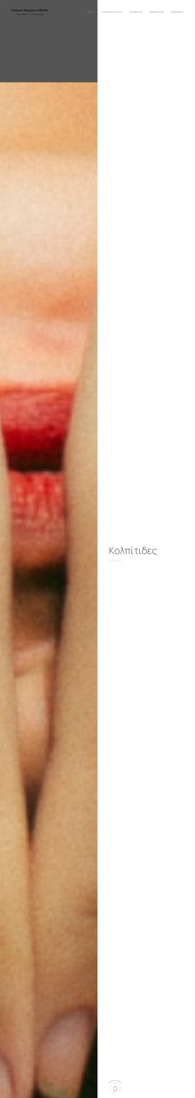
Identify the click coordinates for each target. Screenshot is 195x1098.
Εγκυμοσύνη (136, 12)
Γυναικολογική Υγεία (112, 12)
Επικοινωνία (177, 12)
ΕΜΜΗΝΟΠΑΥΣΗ (157, 12)
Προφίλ (91, 12)
